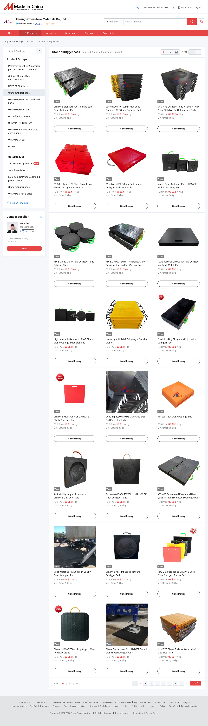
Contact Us (108, 33)
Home (11, 33)
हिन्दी (142, 706)
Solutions (70, 33)
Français (56, 706)
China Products (40, 702)
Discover (88, 33)
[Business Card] (40, 217)
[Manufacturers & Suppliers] (24, 6)
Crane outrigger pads (19, 92)
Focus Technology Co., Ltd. (83, 713)
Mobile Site (174, 702)
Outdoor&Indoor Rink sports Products (19, 77)
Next (194, 683)
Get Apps (185, 7)
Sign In (139, 7)
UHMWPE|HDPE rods (18, 109)
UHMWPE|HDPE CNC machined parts (24, 101)
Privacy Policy (152, 713)
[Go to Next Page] (198, 52)
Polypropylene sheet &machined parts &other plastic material (24, 67)
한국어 (125, 706)
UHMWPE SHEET (16, 139)
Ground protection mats (20, 116)
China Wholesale (90, 702)
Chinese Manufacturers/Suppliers (65, 702)
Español (33, 706)
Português (44, 706)
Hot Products (24, 702)
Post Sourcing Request (201, 21)
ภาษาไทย (152, 706)
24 (63, 683)
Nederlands (105, 706)
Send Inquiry (74, 128)
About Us (51, 33)
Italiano (82, 706)
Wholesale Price (109, 702)
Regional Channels (142, 702)
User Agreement (122, 713)
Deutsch (93, 706)
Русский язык (70, 706)
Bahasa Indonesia (189, 706)
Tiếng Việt (173, 706)
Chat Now (29, 231)
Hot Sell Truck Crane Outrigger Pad (174, 416)
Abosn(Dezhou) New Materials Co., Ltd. (41, 19)
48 (77, 683)
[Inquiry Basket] (174, 7)
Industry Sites (125, 702)
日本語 (134, 706)
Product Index (160, 702)
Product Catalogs (19, 202)
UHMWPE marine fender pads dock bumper (23, 131)
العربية (116, 706)
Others (11, 146)
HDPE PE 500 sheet (18, 86)
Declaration (138, 713)
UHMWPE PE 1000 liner (20, 122)
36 (70, 683)
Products (32, 33)
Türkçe (162, 706)
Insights (186, 702)
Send (24, 248)
